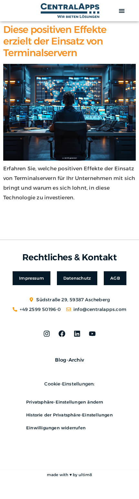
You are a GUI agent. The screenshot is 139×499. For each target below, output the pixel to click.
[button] (122, 10)
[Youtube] (92, 334)
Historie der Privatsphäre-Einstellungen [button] (69, 414)
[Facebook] (62, 334)
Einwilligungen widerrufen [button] (56, 427)
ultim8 (85, 474)
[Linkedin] (77, 334)
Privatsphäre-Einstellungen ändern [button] (64, 401)
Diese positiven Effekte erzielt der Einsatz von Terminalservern (54, 41)
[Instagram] (46, 334)
